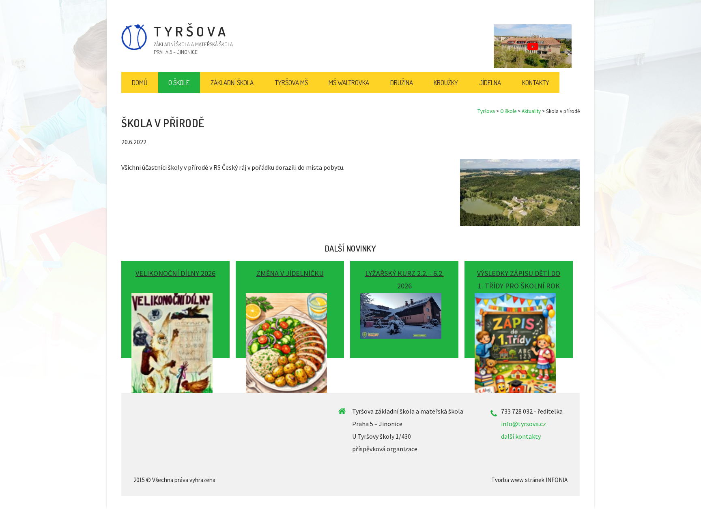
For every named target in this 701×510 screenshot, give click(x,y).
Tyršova (486, 111)
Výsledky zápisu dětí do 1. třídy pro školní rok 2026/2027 (518, 286)
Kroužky (446, 82)
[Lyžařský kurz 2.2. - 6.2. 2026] (404, 306)
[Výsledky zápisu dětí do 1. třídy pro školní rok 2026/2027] (519, 306)
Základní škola (232, 82)
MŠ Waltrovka (349, 82)
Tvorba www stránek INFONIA (529, 480)
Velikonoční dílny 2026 (175, 273)
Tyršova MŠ (291, 82)
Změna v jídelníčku (290, 273)
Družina (401, 82)
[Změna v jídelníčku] (290, 306)
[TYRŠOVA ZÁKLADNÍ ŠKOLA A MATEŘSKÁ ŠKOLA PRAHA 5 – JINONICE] (134, 48)
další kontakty (521, 436)
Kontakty (535, 82)
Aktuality (531, 111)
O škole (508, 111)
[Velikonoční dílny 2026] (175, 306)
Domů (140, 82)
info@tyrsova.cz (523, 424)
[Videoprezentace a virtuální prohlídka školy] (533, 46)
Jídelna (490, 82)
